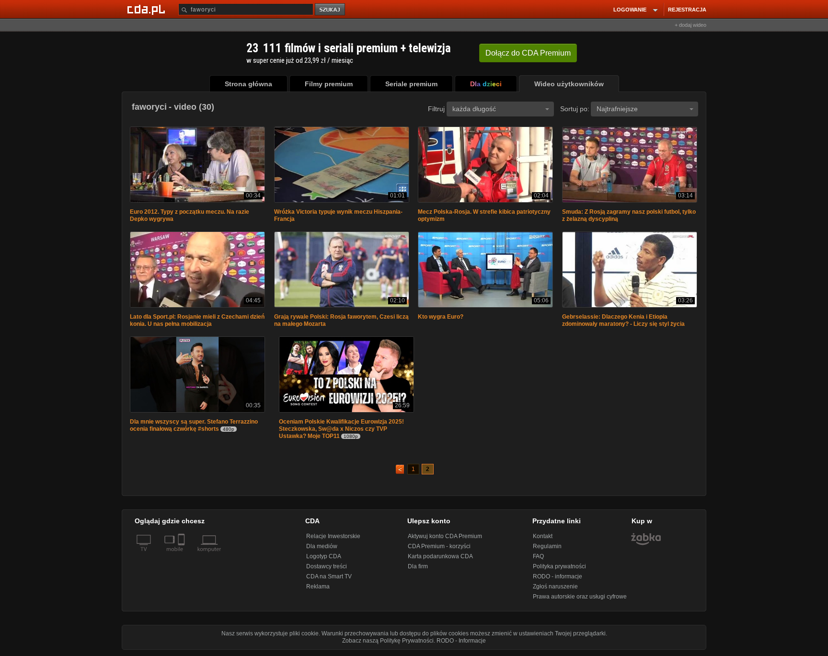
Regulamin (547, 549)
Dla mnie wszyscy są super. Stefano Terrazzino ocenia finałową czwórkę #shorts (194, 428)
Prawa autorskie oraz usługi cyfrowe (580, 599)
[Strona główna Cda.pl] (147, 9)
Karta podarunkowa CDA (440, 559)
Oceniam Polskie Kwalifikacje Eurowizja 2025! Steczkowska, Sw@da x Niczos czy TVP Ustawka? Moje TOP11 (341, 431)
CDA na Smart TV (329, 579)
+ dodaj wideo (690, 25)
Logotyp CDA (323, 559)
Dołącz (528, 53)
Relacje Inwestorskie (333, 539)
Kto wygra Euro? (440, 318)
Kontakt (542, 539)
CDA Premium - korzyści (439, 549)
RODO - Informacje (461, 643)
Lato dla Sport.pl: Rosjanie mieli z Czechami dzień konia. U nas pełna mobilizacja (197, 322)
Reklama (318, 589)
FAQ (538, 559)
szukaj (330, 9)
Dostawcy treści (326, 569)
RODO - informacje (557, 579)
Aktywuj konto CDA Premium (445, 539)
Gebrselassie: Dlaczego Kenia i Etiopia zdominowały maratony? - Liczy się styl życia (623, 322)
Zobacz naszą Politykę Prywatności (388, 643)
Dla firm (418, 569)
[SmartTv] (182, 557)
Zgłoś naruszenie (555, 589)
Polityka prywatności (559, 569)
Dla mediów (321, 549)
